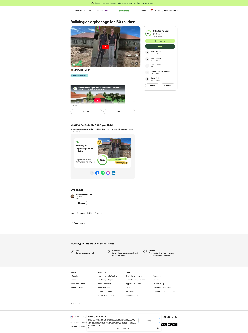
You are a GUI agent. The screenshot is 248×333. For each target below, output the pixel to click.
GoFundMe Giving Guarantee (159, 255)
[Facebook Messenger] (108, 173)
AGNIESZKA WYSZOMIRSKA (160, 71)
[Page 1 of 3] (74, 64)
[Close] (242, 3)
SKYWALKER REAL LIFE (84, 194)
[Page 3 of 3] (77, 64)
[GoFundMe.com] (124, 10)
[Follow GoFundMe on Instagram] (176, 317)
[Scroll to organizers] (72, 70)
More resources (76, 304)
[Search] (72, 10)
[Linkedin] (113, 173)
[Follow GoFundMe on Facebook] (165, 317)
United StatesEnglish (80, 317)
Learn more (148, 3)
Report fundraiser (80, 223)
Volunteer (98, 213)
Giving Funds (101, 10)
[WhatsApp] (103, 173)
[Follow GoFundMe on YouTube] (168, 317)
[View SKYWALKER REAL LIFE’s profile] (72, 196)
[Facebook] (97, 173)
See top (169, 85)
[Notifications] (151, 10)
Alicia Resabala (156, 58)
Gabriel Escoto (156, 51)
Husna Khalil (155, 78)
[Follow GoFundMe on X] (172, 317)
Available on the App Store (172, 324)
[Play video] (105, 47)
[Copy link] (92, 173)
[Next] (136, 63)
